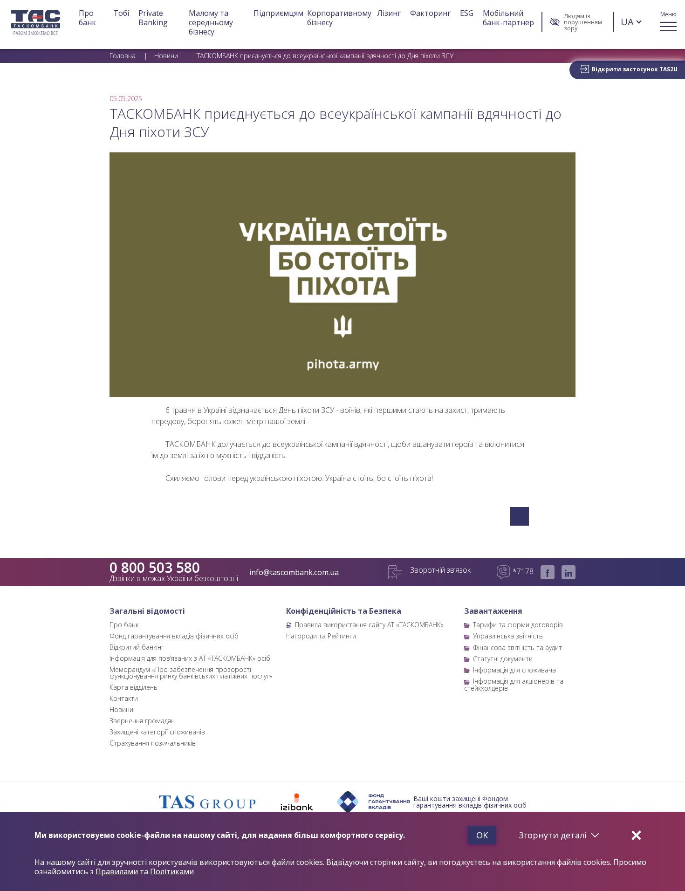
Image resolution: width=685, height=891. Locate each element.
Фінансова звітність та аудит (517, 647)
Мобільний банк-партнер (508, 17)
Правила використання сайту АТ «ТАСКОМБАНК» (369, 624)
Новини (121, 709)
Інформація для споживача (514, 669)
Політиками (172, 871)
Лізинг (389, 13)
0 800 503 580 (155, 568)
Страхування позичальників (153, 743)
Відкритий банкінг (137, 647)
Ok (482, 835)
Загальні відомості (147, 611)
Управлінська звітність (508, 635)
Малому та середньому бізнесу (212, 22)
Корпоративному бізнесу (340, 17)
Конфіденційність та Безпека (343, 611)
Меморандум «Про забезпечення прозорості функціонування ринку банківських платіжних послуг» (191, 672)
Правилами (117, 871)
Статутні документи (503, 658)
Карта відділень (134, 687)
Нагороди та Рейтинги (321, 635)
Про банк (87, 17)
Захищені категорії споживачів (157, 731)
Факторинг (430, 13)
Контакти (124, 698)
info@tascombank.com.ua (294, 572)
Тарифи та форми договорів (518, 624)
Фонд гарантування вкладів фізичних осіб (174, 635)
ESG (466, 13)
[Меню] (668, 22)
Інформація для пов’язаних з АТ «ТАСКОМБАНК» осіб (190, 658)
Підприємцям (278, 13)
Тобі (121, 13)
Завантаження (493, 611)
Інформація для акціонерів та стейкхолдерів (513, 684)
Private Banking (153, 17)
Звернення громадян (142, 720)
